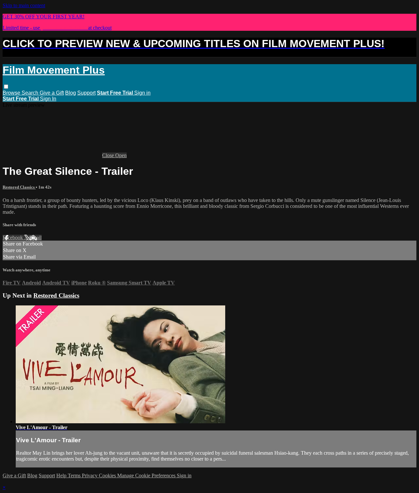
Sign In (48, 98)
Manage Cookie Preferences (147, 475)
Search (31, 93)
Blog (70, 93)
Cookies (108, 475)
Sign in (142, 93)
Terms (75, 475)
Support (86, 93)
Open (121, 155)
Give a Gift (52, 93)
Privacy (90, 475)
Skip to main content (24, 5)
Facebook (13, 237)
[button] (6, 86)
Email (35, 237)
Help (62, 475)
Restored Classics (19, 187)
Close (108, 155)
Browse (12, 93)
